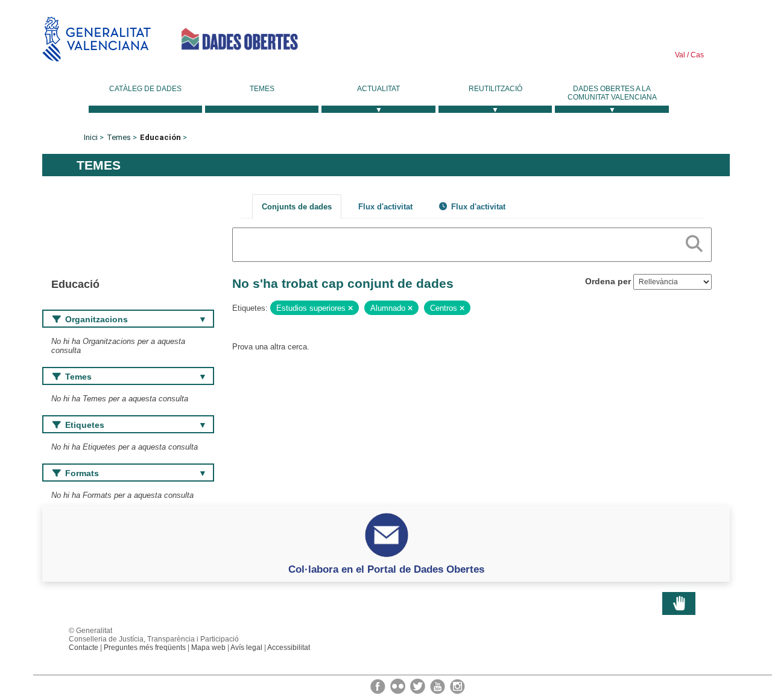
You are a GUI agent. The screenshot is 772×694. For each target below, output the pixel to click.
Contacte (83, 647)
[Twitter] (418, 685)
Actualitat (378, 88)
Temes (262, 88)
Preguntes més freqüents (145, 647)
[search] (694, 241)
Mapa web (208, 647)
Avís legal (246, 647)
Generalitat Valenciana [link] (96, 39)
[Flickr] (398, 685)
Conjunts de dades (297, 206)
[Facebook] (378, 685)
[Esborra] (350, 308)
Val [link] (680, 55)
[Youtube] (438, 685)
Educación (160, 137)
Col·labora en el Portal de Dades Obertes (386, 569)
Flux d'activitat (385, 206)
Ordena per (608, 281)
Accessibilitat (288, 647)
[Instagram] (457, 685)
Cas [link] (696, 55)
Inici (91, 137)
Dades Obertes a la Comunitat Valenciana (612, 92)
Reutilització (495, 88)
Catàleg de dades (145, 88)
